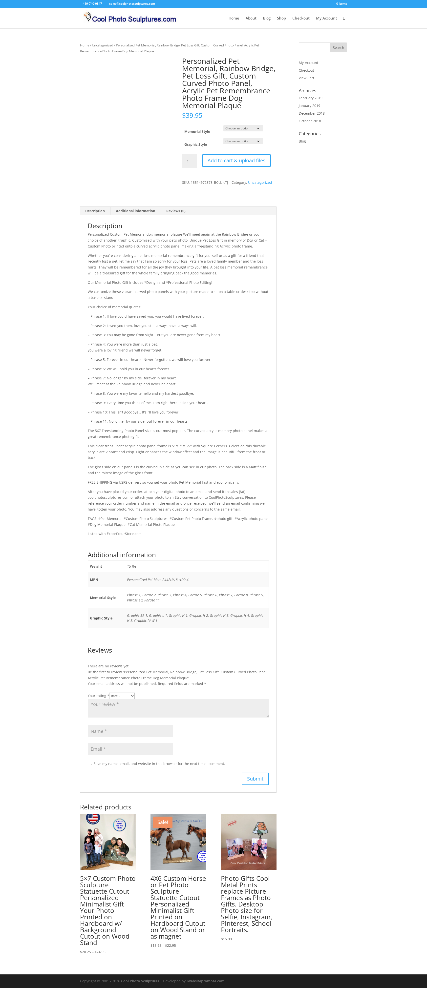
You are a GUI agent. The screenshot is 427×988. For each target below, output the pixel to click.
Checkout (301, 18)
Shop (281, 18)
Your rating (98, 695)
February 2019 (310, 98)
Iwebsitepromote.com (206, 981)
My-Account (308, 62)
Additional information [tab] (135, 210)
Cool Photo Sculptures (140, 981)
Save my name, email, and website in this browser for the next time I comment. (159, 763)
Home (234, 18)
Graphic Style (195, 144)
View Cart (306, 78)
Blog (267, 18)
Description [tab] (95, 210)
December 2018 (312, 113)
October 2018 (310, 121)
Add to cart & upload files (236, 160)
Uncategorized (102, 45)
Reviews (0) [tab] (176, 210)
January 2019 (309, 105)
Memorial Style (197, 131)
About (251, 18)
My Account (326, 18)
